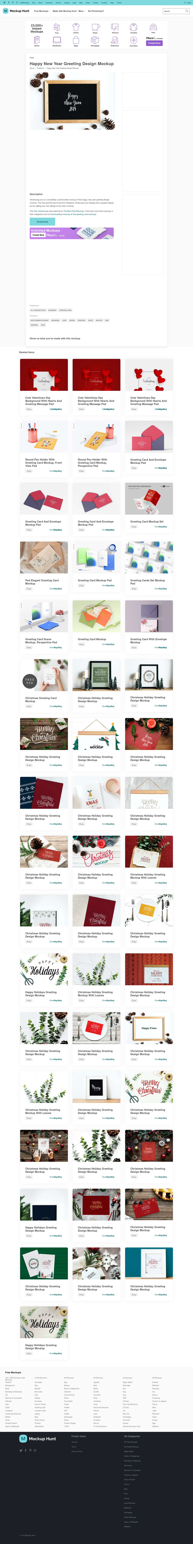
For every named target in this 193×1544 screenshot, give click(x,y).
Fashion (126, 1401)
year (43, 325)
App (65, 1382)
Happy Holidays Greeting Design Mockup (44, 969)
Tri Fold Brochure (99, 1426)
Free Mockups (41, 10)
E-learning (156, 1398)
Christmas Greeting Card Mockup (44, 675)
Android (8, 1382)
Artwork (155, 1382)
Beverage (126, 1385)
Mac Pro (126, 1414)
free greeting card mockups (84, 214)
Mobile (7, 1417)
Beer (95, 1385)
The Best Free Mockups (73, 211)
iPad (125, 1493)
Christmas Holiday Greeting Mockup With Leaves (149, 852)
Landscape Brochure (13, 1414)
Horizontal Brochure (100, 1407)
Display (37, 1398)
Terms (74, 1446)
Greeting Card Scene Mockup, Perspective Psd (44, 616)
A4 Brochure (69, 1378)
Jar (124, 1411)
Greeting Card (65, 310)
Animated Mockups (131, 1446)
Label (154, 1411)
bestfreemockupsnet (40, 320)
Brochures (38, 1392)
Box (124, 1388)
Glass (7, 1407)
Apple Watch (127, 1382)
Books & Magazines (71, 1388)
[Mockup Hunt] (17, 11)
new (107, 320)
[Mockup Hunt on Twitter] (4, 2)
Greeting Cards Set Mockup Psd (149, 557)
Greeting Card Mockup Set (149, 499)
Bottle (95, 1388)
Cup (124, 1395)
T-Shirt (66, 1426)
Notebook (97, 1417)
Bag (33, 2)
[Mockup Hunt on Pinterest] (13, 2)
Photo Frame (40, 1420)
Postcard (126, 1420)
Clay (36, 1395)
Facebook (97, 1401)
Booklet (37, 1388)
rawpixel (34, 325)
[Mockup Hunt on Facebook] (8, 2)
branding (55, 320)
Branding (52, 310)
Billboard (155, 1385)
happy (90, 320)
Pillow (66, 1420)
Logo (74, 2)
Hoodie (66, 1407)
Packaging (127, 1417)
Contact (74, 1442)
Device (58, 2)
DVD (124, 1398)
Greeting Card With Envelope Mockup (149, 616)
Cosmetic (49, 2)
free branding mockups (60, 214)
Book (40, 2)
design (72, 320)
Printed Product (11, 1423)
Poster (95, 2)
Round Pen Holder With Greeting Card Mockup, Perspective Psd (96, 437)
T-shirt (119, 2)
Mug (80, 2)
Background (9, 1385)
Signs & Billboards (12, 1426)
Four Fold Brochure (130, 1404)
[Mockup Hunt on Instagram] (17, 2)
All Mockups (24, 2)
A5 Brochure (98, 1378)
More (81, 10)
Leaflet (66, 1414)
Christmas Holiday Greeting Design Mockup (96, 675)
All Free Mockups (38, 310)
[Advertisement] (10, 60)
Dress (66, 1398)
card (64, 320)
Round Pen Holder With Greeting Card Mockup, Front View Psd (44, 437)
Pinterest (96, 1420)
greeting (81, 320)
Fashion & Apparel (159, 1401)
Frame (154, 1404)
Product (104, 2)
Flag (7, 1404)
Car (153, 1392)
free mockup (39, 211)
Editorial (8, 1401)
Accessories (127, 1378)
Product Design (70, 1423)
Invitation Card (40, 1411)
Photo (7, 1420)
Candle (96, 1392)
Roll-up (96, 1423)
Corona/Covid (69, 1395)
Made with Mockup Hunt (65, 10)
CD (6, 1395)
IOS (65, 1411)
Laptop (66, 2)
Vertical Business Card (131, 1426)
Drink (95, 1398)
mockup (99, 320)
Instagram (9, 1411)
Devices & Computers (13, 1398)
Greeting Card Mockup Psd (96, 557)
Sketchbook (39, 1426)
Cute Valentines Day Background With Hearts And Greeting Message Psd (44, 375)
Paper (88, 2)
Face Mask (68, 1401)
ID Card (126, 1407)
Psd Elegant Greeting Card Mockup (44, 557)
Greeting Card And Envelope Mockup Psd (149, 437)
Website (155, 1426)
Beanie (66, 1385)
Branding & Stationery (13, 1392)
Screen (125, 1423)
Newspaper (68, 1417)
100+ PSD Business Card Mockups (15, 1379)
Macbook (155, 1414)
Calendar (67, 1392)
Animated (38, 1382)
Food (95, 1404)
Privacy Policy (77, 1451)
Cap (124, 1392)
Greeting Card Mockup (96, 616)
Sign (112, 2)
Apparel (96, 1382)
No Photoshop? (96, 10)
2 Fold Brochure (41, 1378)
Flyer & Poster (40, 1404)
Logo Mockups (129, 1503)
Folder (66, 1404)
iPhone (96, 1411)
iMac (154, 1407)
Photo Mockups (130, 1517)
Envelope (38, 1401)
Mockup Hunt (30, 1535)
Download (42, 221)
